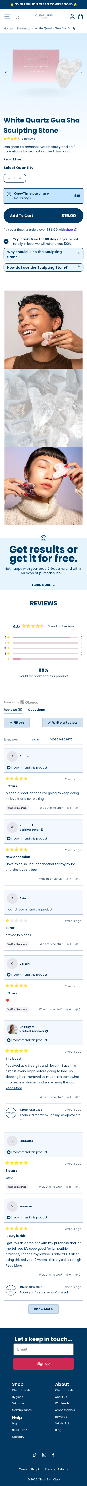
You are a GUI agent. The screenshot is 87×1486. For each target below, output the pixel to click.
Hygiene (17, 1397)
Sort (37, 739)
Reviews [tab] (13, 710)
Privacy (50, 1469)
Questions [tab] (36, 710)
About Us (61, 1397)
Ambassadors (65, 1410)
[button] (19, 138)
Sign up (43, 1363)
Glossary (18, 1437)
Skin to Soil (62, 1423)
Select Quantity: (19, 167)
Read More (12, 159)
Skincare (18, 1403)
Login (15, 1423)
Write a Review (67, 723)
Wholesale (62, 1403)
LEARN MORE (41, 585)
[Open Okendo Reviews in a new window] (21, 702)
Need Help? (19, 1430)
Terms (23, 1469)
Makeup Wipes (22, 1410)
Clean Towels (21, 1390)
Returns (63, 1469)
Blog (58, 1430)
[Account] (72, 16)
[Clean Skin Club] (44, 16)
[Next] (81, 72)
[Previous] (6, 72)
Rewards (61, 1417)
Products (23, 28)
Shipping (36, 1469)
